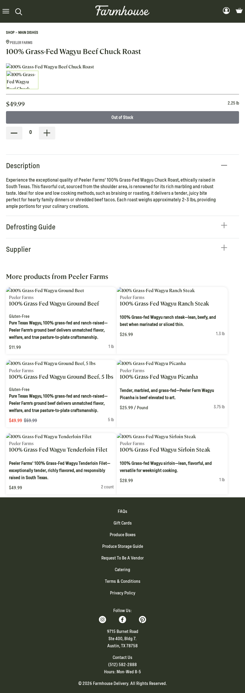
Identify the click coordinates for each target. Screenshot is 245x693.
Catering (122, 569)
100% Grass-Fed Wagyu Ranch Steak (164, 303)
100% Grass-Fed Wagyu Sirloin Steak (165, 449)
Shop (10, 32)
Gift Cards (123, 523)
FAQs (122, 511)
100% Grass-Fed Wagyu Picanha (159, 376)
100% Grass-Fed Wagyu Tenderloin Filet (58, 449)
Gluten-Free (19, 316)
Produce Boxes (123, 534)
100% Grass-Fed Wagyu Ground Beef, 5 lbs (61, 376)
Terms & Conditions (122, 581)
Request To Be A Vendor (122, 558)
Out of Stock (122, 117)
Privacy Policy (122, 593)
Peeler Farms (21, 43)
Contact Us (122, 657)
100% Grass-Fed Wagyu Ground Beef (54, 303)
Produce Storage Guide (122, 546)
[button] (5, 11)
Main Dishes (28, 32)
